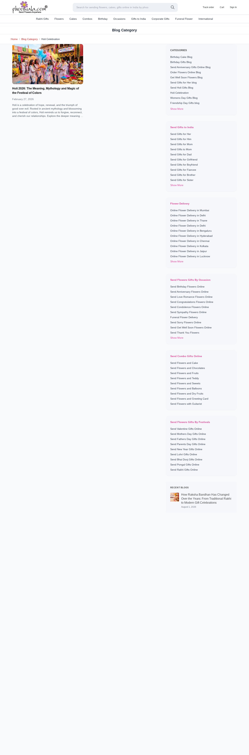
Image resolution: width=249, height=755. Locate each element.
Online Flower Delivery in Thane (188, 220)
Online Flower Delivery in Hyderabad (191, 235)
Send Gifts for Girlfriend (183, 159)
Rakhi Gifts (42, 18)
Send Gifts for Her (180, 134)
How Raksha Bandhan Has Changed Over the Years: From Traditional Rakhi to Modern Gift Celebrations (206, 498)
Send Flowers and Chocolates (187, 368)
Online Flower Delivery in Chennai (189, 240)
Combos (87, 18)
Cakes (73, 18)
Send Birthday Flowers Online (187, 286)
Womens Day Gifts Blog (184, 97)
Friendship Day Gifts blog (184, 102)
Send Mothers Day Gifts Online (188, 433)
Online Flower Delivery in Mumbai (189, 210)
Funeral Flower (184, 18)
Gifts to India (138, 18)
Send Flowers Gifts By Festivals (190, 422)
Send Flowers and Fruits (184, 373)
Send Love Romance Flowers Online (191, 296)
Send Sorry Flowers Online (185, 322)
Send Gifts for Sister (181, 180)
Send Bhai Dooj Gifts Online (186, 459)
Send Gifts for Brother (182, 174)
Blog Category (29, 39)
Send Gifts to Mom (181, 149)
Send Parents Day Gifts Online (187, 444)
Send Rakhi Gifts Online (184, 469)
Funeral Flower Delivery (184, 317)
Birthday (103, 18)
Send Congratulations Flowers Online (191, 301)
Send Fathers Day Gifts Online (187, 439)
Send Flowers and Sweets (185, 383)
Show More (176, 108)
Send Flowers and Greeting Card (189, 398)
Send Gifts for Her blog (183, 82)
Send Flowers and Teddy (184, 378)
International (206, 18)
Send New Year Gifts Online (186, 449)
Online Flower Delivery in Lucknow (190, 256)
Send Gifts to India (182, 127)
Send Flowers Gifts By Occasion (190, 279)
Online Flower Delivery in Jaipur (188, 251)
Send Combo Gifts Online (186, 356)
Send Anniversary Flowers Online (189, 291)
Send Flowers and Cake (184, 362)
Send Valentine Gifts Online (186, 428)
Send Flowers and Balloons (186, 388)
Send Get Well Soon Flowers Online (191, 327)
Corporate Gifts (160, 18)
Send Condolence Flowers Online (189, 307)
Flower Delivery (179, 203)
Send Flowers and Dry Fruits (186, 393)
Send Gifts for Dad (181, 154)
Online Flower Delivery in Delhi (188, 215)
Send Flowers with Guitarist (186, 403)
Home (14, 39)
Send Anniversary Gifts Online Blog (190, 67)
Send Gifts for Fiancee (183, 169)
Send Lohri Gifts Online (183, 454)
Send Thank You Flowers (184, 332)
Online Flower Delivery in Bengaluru (191, 230)
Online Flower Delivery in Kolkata (189, 246)
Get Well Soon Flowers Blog (186, 77)
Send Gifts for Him (180, 139)
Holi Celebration (179, 92)
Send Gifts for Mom (181, 144)
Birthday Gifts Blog (181, 62)
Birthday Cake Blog (181, 56)
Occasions (119, 18)
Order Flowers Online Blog (185, 72)
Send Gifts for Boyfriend (184, 164)
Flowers (59, 18)
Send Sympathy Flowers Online (188, 312)
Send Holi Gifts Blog (181, 87)
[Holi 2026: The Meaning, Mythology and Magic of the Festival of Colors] (47, 64)
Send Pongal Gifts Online (184, 464)
